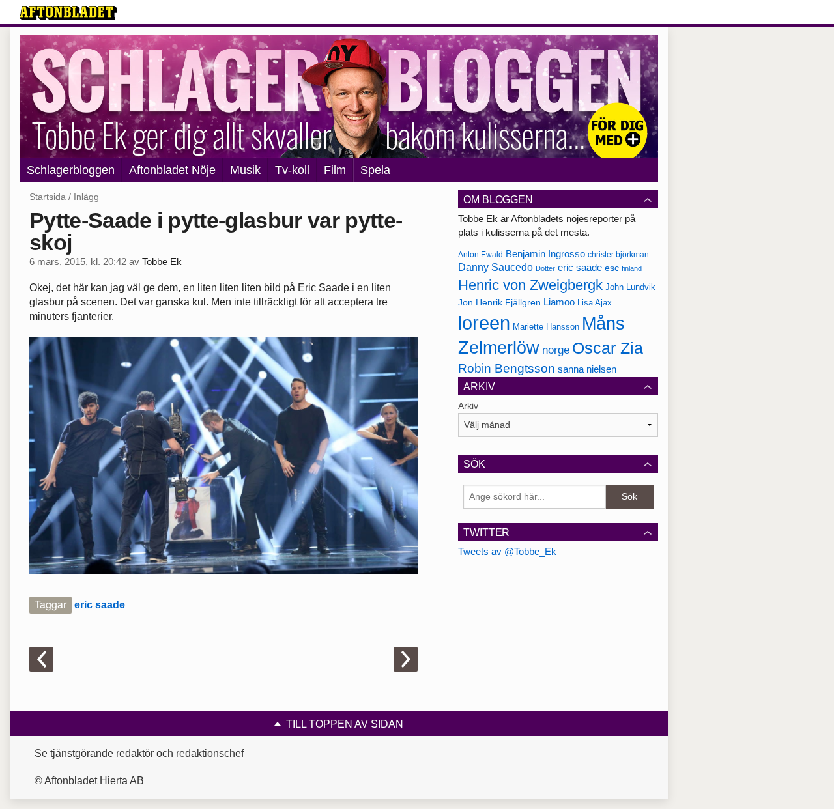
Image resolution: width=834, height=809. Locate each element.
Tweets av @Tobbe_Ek (507, 551)
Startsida (47, 197)
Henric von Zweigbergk (530, 285)
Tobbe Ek (162, 262)
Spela (375, 170)
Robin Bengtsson (506, 368)
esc (612, 268)
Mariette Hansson (546, 327)
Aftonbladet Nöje (172, 170)
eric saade (99, 604)
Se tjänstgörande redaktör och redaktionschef (139, 753)
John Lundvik (630, 287)
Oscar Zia (607, 348)
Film (335, 170)
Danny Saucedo (495, 267)
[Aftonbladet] (68, 13)
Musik (245, 170)
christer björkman (618, 254)
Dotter (545, 268)
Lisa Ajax (594, 302)
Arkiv (468, 406)
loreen (484, 323)
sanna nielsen (587, 369)
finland (632, 268)
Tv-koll (292, 170)
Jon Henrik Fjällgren (499, 302)
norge (555, 349)
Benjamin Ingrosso (545, 254)
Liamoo (559, 302)
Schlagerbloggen (71, 170)
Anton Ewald (480, 254)
